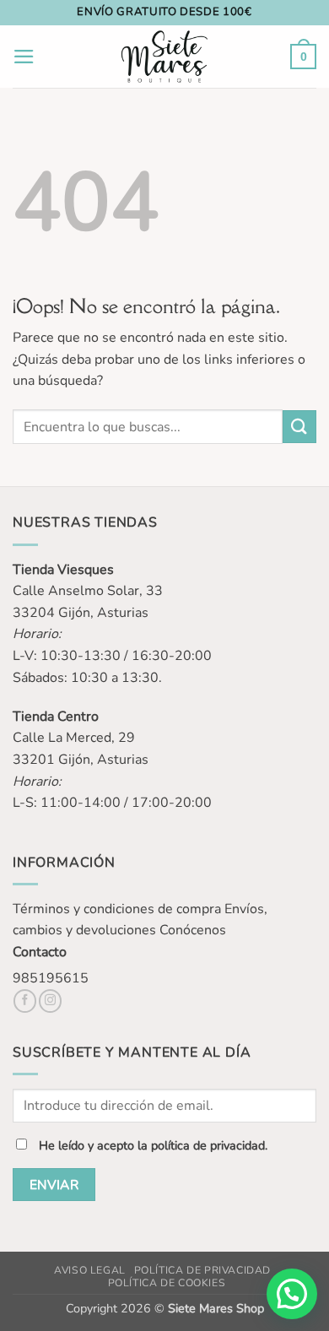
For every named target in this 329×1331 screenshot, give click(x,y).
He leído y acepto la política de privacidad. (153, 1145)
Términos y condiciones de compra (117, 909)
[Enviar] (299, 426)
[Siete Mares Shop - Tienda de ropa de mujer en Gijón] (164, 56)
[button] (24, 56)
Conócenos (192, 930)
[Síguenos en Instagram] (50, 1001)
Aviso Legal (90, 1270)
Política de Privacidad (202, 1270)
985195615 (51, 978)
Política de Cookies (167, 1283)
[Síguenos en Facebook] (24, 1001)
